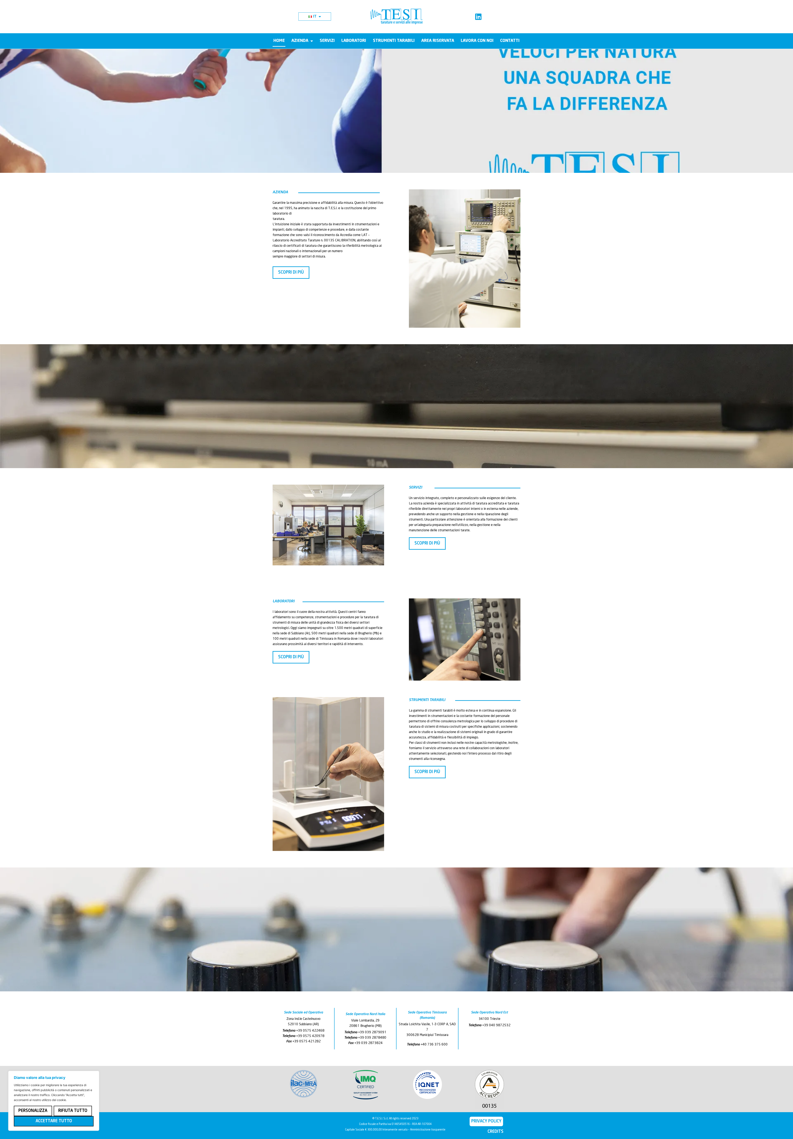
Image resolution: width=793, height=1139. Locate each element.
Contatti (510, 41)
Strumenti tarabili (394, 41)
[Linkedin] (478, 16)
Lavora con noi (477, 41)
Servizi (327, 41)
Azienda (299, 41)
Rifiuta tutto (72, 1111)
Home (279, 41)
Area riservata (437, 41)
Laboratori (353, 41)
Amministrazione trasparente (427, 1129)
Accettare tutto (54, 1121)
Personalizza (32, 1111)
